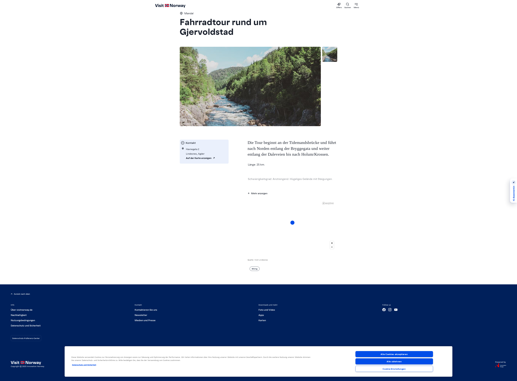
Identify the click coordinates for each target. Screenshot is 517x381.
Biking (254, 268)
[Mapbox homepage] (328, 203)
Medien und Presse (145, 320)
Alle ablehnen (394, 361)
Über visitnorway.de (21, 309)
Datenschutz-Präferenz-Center (26, 338)
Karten (262, 320)
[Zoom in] (332, 243)
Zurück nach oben (22, 294)
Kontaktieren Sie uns (146, 309)
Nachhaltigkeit (19, 314)
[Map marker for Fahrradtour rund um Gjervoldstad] (292, 223)
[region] (292, 225)
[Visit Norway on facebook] (384, 309)
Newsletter (141, 314)
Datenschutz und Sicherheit (26, 325)
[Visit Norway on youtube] (395, 309)
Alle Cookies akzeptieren (394, 354)
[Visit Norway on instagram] (390, 309)
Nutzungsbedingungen (23, 320)
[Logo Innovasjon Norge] (500, 365)
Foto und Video (266, 309)
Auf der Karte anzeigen (199, 157)
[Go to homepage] (174, 6)
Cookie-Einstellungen (394, 368)
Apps (261, 314)
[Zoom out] (332, 247)
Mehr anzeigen (259, 193)
